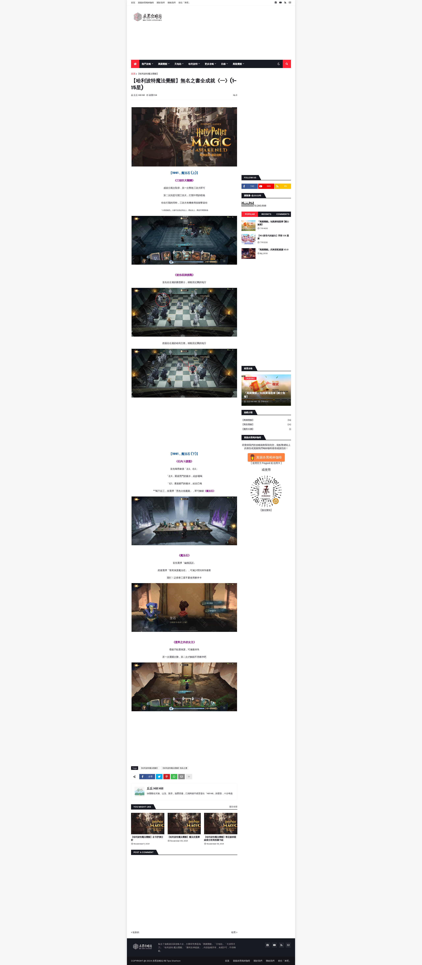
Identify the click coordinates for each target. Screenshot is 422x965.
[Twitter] (159, 776)
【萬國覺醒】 (266, 420)
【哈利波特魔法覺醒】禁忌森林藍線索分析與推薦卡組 (220, 838)
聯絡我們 (172, 2)
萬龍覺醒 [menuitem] (237, 64)
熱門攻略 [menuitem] (146, 64)
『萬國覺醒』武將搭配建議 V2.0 (272, 249)
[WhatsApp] (174, 776)
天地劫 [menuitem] (177, 64)
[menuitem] (135, 64)
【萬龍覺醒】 (266, 424)
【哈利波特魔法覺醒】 (148, 73)
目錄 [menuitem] (223, 64)
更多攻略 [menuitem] (209, 64)
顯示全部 (233, 806)
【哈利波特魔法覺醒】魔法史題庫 (184, 837)
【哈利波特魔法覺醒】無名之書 (174, 768)
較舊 (233, 932)
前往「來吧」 (184, 2)
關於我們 (161, 2)
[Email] (181, 776)
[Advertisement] (231, 33)
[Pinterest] (166, 776)
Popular (250, 214)
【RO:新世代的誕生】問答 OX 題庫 (273, 237)
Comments (282, 214)
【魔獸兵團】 (266, 429)
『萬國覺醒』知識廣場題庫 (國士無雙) (273, 223)
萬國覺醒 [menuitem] (162, 64)
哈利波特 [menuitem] (193, 64)
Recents (266, 214)
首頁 (133, 2)
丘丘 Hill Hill (155, 788)
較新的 (136, 932)
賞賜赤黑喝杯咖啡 (146, 2)
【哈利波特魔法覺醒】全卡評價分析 (147, 838)
